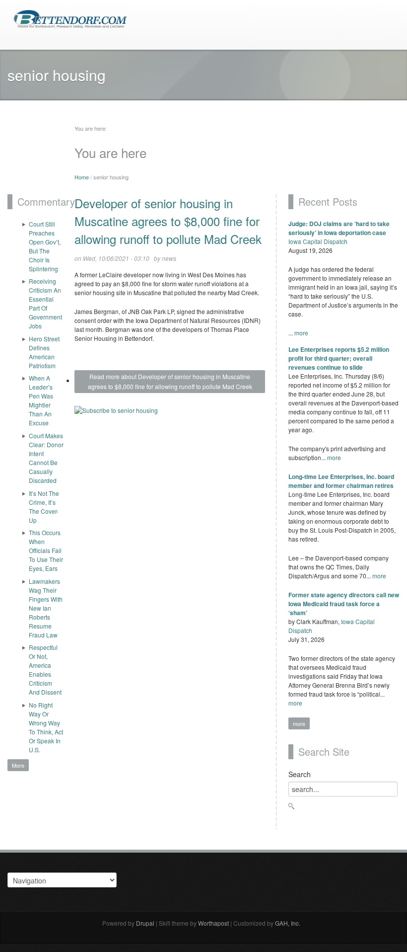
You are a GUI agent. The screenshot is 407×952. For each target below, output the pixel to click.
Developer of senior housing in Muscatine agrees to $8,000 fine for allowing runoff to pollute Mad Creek (168, 220)
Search (299, 774)
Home (81, 177)
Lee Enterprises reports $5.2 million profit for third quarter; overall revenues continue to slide (338, 358)
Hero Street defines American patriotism (44, 352)
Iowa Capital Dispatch (317, 241)
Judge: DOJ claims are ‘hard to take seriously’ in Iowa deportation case (339, 228)
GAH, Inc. (287, 923)
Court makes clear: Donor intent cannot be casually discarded (46, 457)
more (301, 332)
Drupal (145, 923)
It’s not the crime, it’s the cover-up (44, 506)
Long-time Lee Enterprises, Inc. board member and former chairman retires (341, 481)
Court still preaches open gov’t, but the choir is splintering (45, 246)
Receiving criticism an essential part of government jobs (45, 303)
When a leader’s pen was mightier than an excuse (41, 400)
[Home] (70, 18)
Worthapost (213, 923)
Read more (170, 381)
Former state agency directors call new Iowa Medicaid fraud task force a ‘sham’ (343, 603)
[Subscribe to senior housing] (169, 414)
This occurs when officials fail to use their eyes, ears (46, 550)
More (18, 765)
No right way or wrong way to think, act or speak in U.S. (46, 727)
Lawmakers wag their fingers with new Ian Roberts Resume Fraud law (46, 608)
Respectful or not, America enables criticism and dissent (45, 669)
